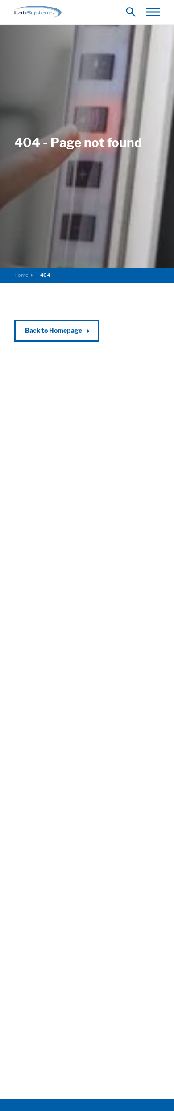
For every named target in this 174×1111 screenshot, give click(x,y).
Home (21, 275)
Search (132, 12)
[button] (153, 12)
